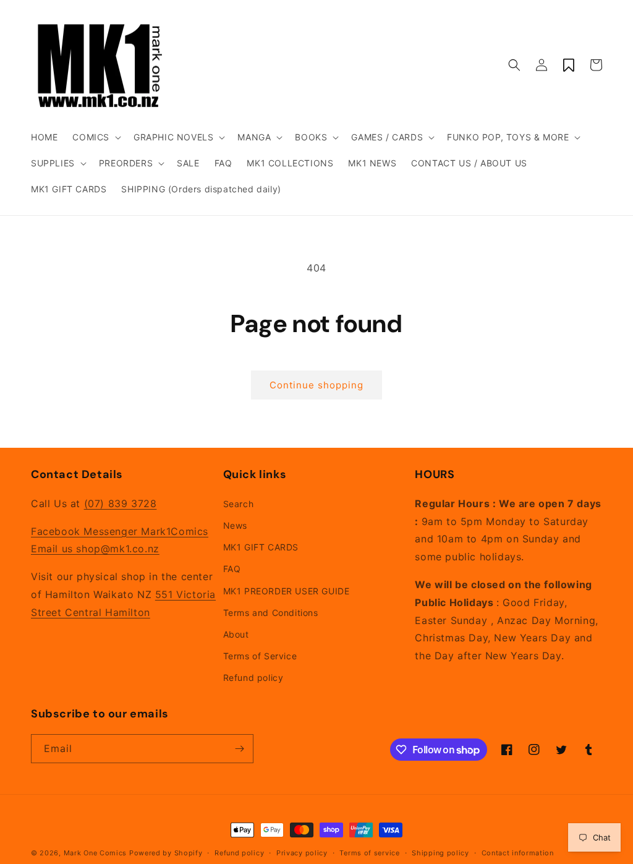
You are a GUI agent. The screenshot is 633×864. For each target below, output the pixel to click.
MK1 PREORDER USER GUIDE (286, 591)
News (235, 525)
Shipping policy (440, 853)
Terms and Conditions (270, 612)
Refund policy (253, 677)
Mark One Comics (95, 853)
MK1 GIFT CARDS (261, 547)
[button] (95, 137)
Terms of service (369, 853)
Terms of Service (260, 656)
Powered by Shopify (166, 853)
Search (238, 503)
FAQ (232, 568)
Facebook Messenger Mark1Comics (119, 531)
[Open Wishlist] (568, 65)
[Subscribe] (239, 748)
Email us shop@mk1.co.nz (95, 548)
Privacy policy (302, 853)
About (236, 634)
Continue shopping (316, 385)
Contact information (518, 853)
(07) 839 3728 (120, 503)
